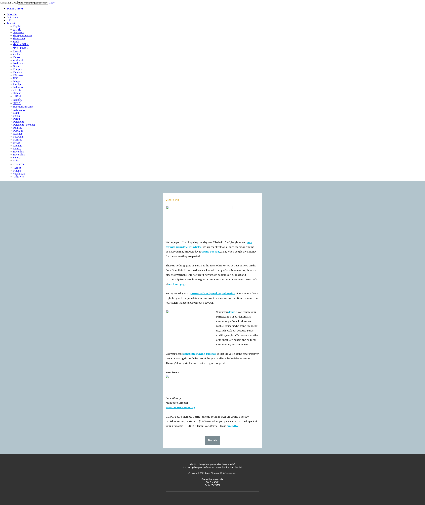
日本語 (17, 96)
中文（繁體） (21, 47)
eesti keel (18, 60)
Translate (11, 23)
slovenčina (18, 151)
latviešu (17, 148)
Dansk (16, 57)
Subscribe (12, 14)
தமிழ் (16, 160)
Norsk (16, 115)
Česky (16, 54)
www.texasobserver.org (180, 407)
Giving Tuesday (210, 251)
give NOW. (233, 426)
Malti (16, 112)
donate (232, 312)
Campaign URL (8, 2)
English (17, 26)
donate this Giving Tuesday (199, 353)
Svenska (17, 139)
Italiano (17, 93)
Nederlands (19, 63)
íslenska (17, 90)
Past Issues (12, 17)
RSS (9, 20)
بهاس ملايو (19, 109)
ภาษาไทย (19, 164)
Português (18, 121)
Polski (16, 118)
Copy (52, 2)
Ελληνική (18, 75)
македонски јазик (23, 106)
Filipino (17, 170)
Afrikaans (18, 32)
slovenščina (19, 154)
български (19, 38)
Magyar (17, 81)
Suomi (16, 66)
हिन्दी (15, 78)
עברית (16, 142)
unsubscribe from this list (229, 467)
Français (17, 69)
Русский (18, 130)
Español (17, 133)
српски (17, 157)
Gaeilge (17, 84)
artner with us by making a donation (213, 293)
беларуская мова (22, 35)
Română (17, 127)
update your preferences (202, 467)
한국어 (17, 103)
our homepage (177, 284)
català (16, 41)
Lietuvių (17, 145)
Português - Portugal (24, 124)
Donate (212, 440)
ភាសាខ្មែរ (17, 100)
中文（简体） (21, 44)
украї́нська (19, 173)
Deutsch (17, 72)
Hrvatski (17, 51)
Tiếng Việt (18, 176)
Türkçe (17, 167)
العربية (17, 29)
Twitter (15, 8)
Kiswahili (18, 136)
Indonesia (18, 87)
